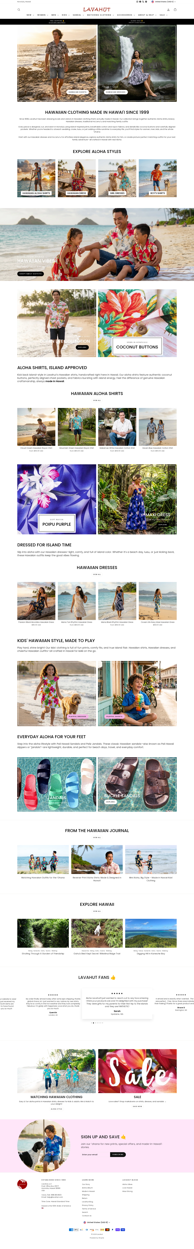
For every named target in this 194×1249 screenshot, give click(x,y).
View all (97, 400)
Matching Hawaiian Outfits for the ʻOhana (43, 877)
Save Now (137, 1106)
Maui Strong (127, 1191)
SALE (163, 15)
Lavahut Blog (87, 1202)
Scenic (48, 951)
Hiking (30, 951)
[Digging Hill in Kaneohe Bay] (151, 933)
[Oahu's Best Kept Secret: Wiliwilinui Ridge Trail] (97, 933)
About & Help (146, 15)
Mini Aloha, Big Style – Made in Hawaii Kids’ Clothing (151, 879)
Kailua (141, 951)
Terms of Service (89, 1209)
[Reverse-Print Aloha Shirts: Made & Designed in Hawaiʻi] (97, 859)
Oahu (43, 951)
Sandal (77, 15)
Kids (65, 15)
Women (41, 15)
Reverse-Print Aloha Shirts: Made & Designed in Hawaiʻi (97, 879)
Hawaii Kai (85, 951)
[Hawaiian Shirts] (56, 63)
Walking (54, 951)
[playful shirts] (137, 693)
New (29, 15)
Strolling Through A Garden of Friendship (43, 953)
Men (54, 15)
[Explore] (56, 323)
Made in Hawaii (88, 1191)
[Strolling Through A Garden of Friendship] (43, 933)
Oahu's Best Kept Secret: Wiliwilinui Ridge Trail (97, 953)
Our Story (86, 1184)
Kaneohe (37, 951)
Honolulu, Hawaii (24, 2)
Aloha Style (56, 1109)
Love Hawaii (127, 1188)
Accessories (125, 15)
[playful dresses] (56, 693)
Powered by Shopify (97, 1238)
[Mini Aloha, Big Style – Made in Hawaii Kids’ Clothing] (151, 859)
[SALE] (137, 1071)
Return (84, 1198)
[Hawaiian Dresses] (137, 63)
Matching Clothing (99, 15)
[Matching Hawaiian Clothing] (56, 1071)
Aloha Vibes (127, 1184)
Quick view (36, 443)
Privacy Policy (88, 1205)
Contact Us (86, 1216)
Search (85, 1212)
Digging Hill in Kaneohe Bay (151, 953)
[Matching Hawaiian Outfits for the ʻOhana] (43, 859)
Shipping (85, 1195)
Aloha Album (87, 1188)
